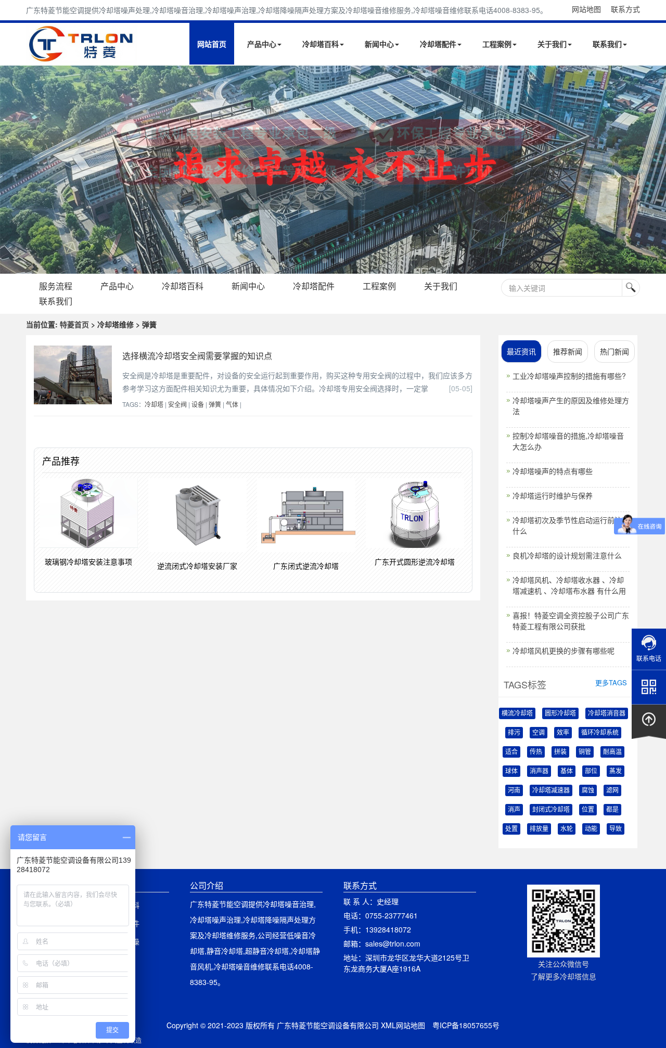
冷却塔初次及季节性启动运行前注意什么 (571, 525)
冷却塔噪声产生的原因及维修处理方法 (571, 405)
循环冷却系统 (600, 732)
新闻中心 (379, 44)
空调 (538, 732)
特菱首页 (74, 324)
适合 (511, 752)
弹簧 (215, 404)
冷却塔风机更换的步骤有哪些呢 (563, 650)
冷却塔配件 (438, 44)
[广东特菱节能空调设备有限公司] (82, 56)
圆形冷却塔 (560, 713)
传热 (536, 752)
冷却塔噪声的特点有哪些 (553, 471)
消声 (514, 809)
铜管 (585, 752)
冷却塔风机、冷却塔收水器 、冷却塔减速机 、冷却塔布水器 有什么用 (569, 585)
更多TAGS (611, 682)
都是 (612, 809)
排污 (514, 732)
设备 (197, 404)
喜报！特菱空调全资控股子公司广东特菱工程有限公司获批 (571, 620)
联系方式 (625, 9)
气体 (232, 404)
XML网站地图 (403, 1025)
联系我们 (607, 44)
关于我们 (552, 44)
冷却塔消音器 (606, 713)
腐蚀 (588, 790)
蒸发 (615, 771)
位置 (588, 809)
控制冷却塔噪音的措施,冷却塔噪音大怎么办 (568, 441)
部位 (591, 771)
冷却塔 (154, 404)
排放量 (539, 829)
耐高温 (612, 752)
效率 (563, 732)
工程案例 (496, 44)
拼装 (560, 752)
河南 (514, 790)
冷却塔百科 (320, 44)
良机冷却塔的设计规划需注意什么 (567, 555)
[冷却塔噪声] (333, 170)
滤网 (612, 790)
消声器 (539, 771)
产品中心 (261, 44)
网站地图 (586, 9)
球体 (511, 771)
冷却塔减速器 (551, 790)
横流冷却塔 (517, 713)
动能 (591, 829)
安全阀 (177, 404)
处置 (511, 829)
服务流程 (55, 286)
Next (10, 169)
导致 (615, 829)
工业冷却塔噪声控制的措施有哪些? (569, 375)
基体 (566, 771)
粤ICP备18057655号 (465, 1025)
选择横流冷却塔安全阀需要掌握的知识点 (197, 356)
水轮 (566, 829)
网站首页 (211, 44)
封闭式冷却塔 (551, 809)
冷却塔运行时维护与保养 (553, 495)
